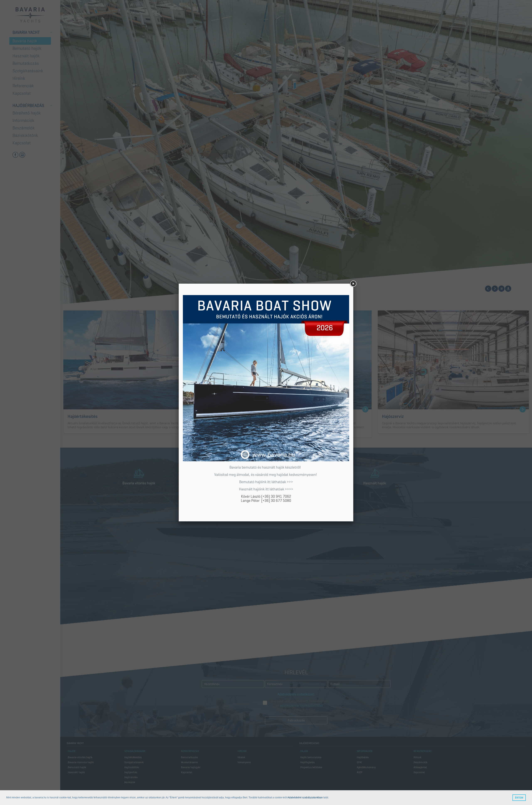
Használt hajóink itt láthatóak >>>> (266, 489)
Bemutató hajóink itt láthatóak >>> (266, 482)
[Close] (353, 283)
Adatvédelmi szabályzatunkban (305, 797)
